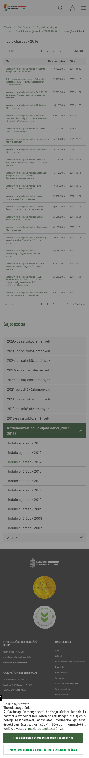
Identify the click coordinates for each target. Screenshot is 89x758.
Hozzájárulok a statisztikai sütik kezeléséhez (43, 737)
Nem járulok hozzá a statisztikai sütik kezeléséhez (43, 749)
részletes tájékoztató (43, 728)
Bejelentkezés (72, 8)
